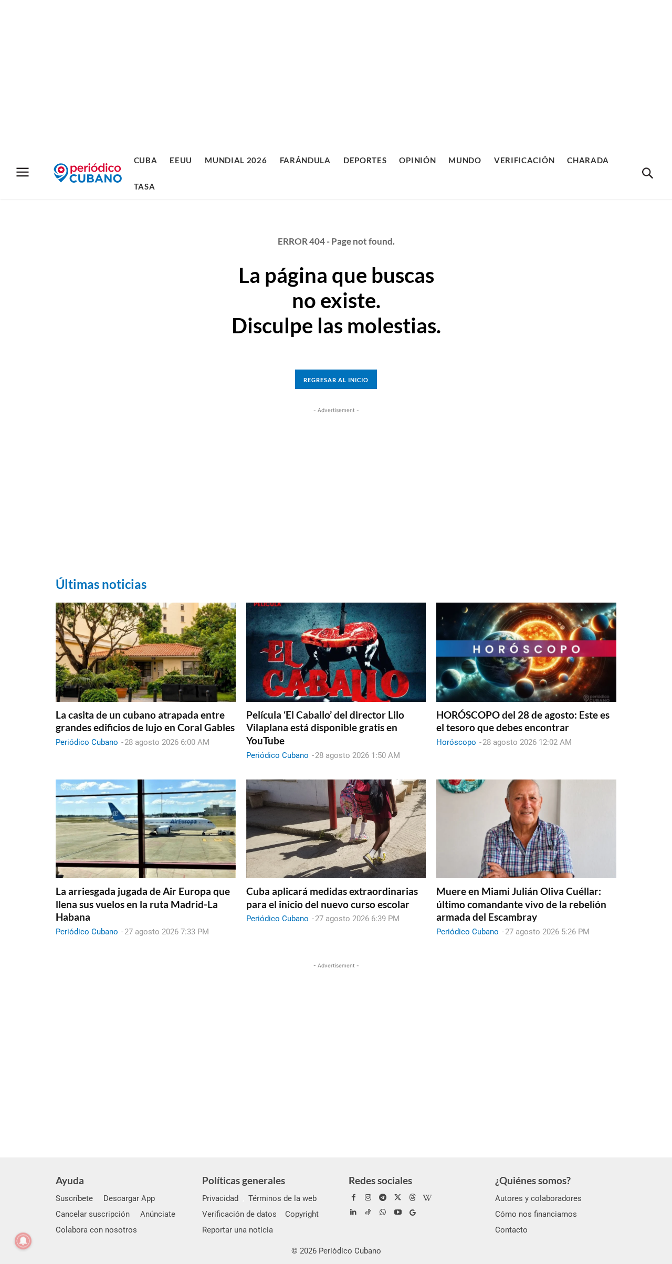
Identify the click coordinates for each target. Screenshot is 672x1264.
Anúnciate (157, 1214)
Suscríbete (74, 1198)
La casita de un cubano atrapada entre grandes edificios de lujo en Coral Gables (145, 721)
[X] (398, 1198)
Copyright (302, 1214)
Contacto (511, 1230)
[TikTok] (368, 1212)
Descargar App (129, 1198)
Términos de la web (282, 1198)
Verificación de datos (239, 1214)
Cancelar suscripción (93, 1214)
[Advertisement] (336, 73)
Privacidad (220, 1198)
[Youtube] (398, 1212)
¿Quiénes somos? (533, 1180)
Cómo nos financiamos (536, 1214)
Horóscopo (456, 742)
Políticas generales (243, 1180)
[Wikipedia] (427, 1198)
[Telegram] (382, 1198)
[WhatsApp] (382, 1212)
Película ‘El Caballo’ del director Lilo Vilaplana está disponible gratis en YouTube (325, 727)
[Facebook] (353, 1198)
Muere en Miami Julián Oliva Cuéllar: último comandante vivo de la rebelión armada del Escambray (521, 904)
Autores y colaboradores (538, 1198)
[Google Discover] (412, 1212)
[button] (647, 174)
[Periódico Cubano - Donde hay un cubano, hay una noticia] (88, 173)
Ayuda (70, 1180)
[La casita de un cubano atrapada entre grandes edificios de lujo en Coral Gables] (146, 652)
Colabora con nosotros (96, 1230)
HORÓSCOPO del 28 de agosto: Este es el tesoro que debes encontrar (523, 721)
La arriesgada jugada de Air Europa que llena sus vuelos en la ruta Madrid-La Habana (143, 904)
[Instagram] (368, 1198)
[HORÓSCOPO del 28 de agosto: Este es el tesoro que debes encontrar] (526, 652)
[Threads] (412, 1198)
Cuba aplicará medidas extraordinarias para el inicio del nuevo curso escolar (332, 897)
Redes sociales (380, 1180)
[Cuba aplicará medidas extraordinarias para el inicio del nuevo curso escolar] (336, 829)
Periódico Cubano (87, 742)
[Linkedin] (353, 1212)
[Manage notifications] (23, 1241)
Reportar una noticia (237, 1230)
